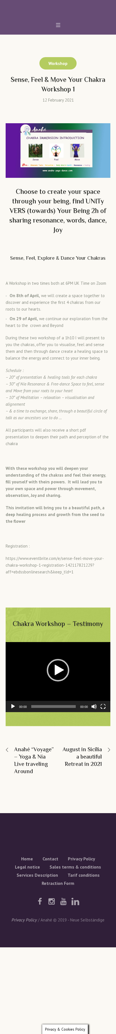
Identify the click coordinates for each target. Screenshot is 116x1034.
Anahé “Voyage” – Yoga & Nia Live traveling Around (34, 761)
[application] (58, 677)
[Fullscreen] (103, 706)
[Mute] (94, 706)
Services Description (37, 875)
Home (27, 859)
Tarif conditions (84, 875)
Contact (50, 859)
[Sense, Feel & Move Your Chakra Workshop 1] (58, 150)
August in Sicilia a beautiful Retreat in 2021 (82, 757)
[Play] (13, 706)
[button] (58, 670)
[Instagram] (51, 901)
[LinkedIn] (75, 901)
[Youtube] (63, 901)
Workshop (58, 63)
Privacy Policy (81, 859)
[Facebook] (39, 901)
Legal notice (27, 867)
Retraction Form (58, 883)
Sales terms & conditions (75, 867)
